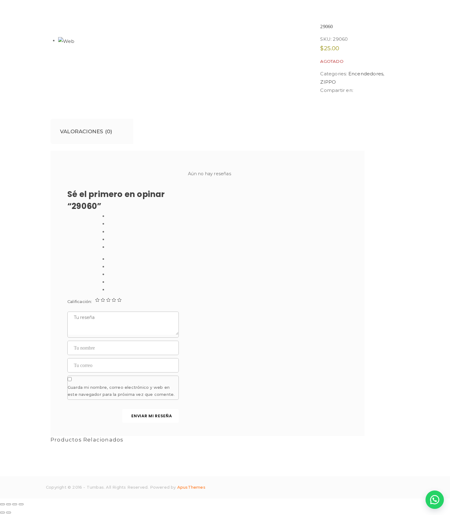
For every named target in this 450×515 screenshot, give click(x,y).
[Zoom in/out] (21, 504)
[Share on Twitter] (362, 90)
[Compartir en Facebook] (356, 90)
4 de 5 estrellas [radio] (114, 300)
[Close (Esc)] (2, 504)
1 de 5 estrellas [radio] (97, 300)
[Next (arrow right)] (8, 512)
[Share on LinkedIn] (367, 90)
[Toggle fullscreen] (14, 504)
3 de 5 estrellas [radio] (108, 300)
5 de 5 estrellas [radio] (119, 300)
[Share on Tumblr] (371, 90)
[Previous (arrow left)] (2, 512)
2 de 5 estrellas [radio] (103, 300)
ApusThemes (191, 487)
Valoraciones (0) (86, 131)
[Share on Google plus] (377, 90)
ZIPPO (328, 82)
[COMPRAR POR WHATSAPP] (435, 499)
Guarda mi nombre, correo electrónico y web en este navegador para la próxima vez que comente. (121, 391)
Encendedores (365, 74)
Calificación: (79, 301)
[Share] (8, 504)
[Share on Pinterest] (381, 90)
